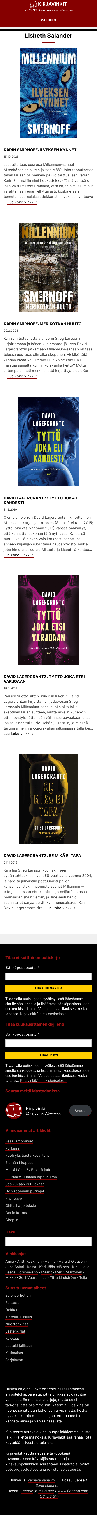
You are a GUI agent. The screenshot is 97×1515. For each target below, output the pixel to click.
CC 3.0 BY (49, 1496)
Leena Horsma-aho (21, 1272)
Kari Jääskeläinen (54, 1267)
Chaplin (11, 1220)
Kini (75, 1267)
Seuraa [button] (80, 1110)
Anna (9, 1261)
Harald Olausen (72, 1261)
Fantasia (12, 1302)
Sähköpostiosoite (22, 968)
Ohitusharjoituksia (20, 1205)
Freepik (27, 1491)
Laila (85, 1267)
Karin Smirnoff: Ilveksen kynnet (40, 149)
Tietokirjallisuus (18, 1317)
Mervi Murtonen (68, 1272)
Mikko (10, 1277)
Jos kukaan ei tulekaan (24, 1184)
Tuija (83, 1277)
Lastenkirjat (15, 1331)
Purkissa (12, 1148)
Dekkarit (12, 1309)
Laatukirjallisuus (18, 1345)
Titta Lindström (63, 1277)
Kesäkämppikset (19, 1141)
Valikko (48, 20)
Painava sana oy (41, 1480)
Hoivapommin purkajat (24, 1191)
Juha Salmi (14, 1267)
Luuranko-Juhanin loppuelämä (31, 1177)
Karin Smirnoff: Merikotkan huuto (43, 323)
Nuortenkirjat (16, 1324)
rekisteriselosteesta (63, 1469)
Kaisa (31, 1267)
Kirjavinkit (52, 4)
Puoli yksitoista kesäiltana (27, 1155)
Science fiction (18, 1295)
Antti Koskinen (29, 1261)
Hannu (50, 1261)
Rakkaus (12, 1338)
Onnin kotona (16, 1212)
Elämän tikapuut (19, 1162)
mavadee (46, 1491)
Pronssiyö (13, 1198)
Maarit (46, 1272)
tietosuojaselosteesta (23, 1469)
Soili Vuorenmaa (33, 1277)
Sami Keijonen (47, 1485)
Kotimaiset (14, 1352)
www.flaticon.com (73, 1491)
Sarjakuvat (14, 1360)
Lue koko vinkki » (22, 202)
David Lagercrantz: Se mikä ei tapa (42, 855)
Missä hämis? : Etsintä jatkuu (29, 1169)
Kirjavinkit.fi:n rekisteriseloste (43, 1014)
